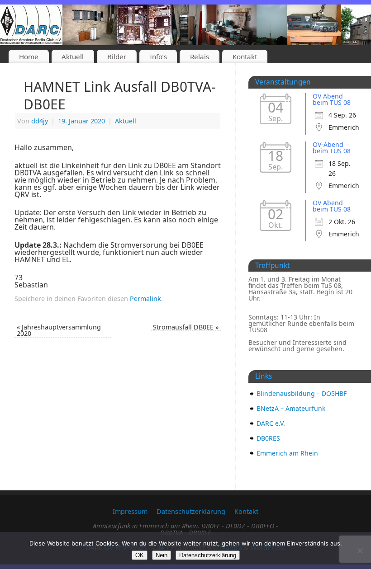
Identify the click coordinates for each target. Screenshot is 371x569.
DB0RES (268, 438)
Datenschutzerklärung (191, 511)
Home (28, 56)
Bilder (116, 56)
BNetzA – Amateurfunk (291, 408)
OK (139, 555)
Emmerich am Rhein (287, 453)
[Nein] (359, 550)
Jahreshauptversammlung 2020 (59, 330)
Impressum (130, 511)
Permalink (145, 298)
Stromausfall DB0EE (186, 327)
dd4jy (39, 121)
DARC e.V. (271, 423)
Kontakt (245, 56)
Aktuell (73, 56)
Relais (199, 56)
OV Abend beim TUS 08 (332, 99)
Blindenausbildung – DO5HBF (302, 393)
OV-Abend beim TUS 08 (332, 147)
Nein (161, 555)
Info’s (158, 56)
